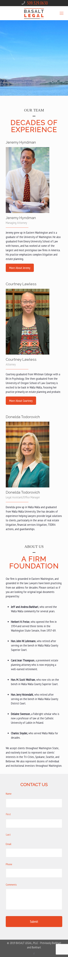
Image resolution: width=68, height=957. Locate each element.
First (8, 814)
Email (8, 844)
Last (8, 834)
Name (9, 793)
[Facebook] (34, 953)
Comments (11, 884)
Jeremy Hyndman (21, 218)
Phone (9, 864)
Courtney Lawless (21, 359)
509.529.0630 (37, 3)
